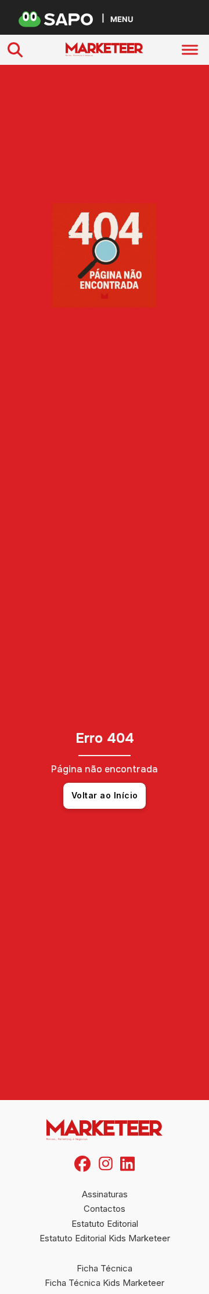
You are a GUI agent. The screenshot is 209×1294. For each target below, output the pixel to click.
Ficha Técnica (104, 1268)
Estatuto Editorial (104, 1223)
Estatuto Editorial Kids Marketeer (104, 1238)
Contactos (104, 1208)
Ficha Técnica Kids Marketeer (104, 1282)
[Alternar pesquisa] (15, 49)
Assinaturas (105, 1194)
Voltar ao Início (104, 795)
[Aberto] (190, 50)
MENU (121, 18)
